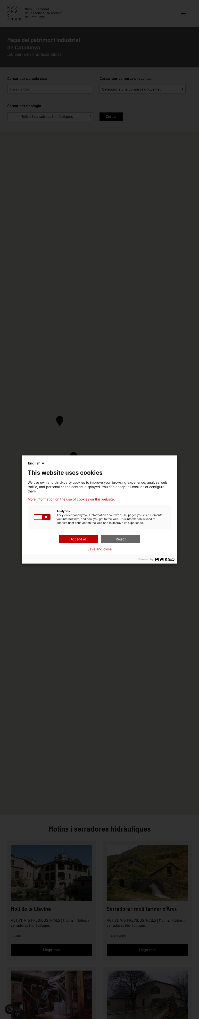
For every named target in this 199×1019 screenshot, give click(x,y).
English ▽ (36, 463)
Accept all (78, 539)
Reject (121, 539)
